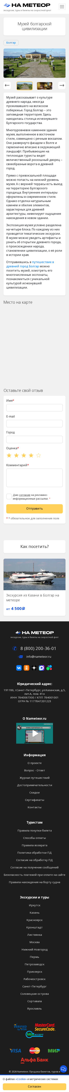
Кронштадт (34, 927)
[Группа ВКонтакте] (19, 668)
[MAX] (41, 668)
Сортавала (34, 1001)
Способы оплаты (34, 838)
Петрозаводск (34, 964)
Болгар (11, 43)
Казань (35, 913)
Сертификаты (34, 800)
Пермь (34, 957)
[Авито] (49, 668)
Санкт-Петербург (34, 986)
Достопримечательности (34, 785)
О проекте (35, 763)
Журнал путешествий (34, 778)
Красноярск (34, 920)
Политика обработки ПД (34, 853)
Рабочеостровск (34, 979)
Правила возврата (34, 845)
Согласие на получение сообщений (34, 867)
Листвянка (34, 935)
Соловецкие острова (34, 994)
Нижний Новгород (35, 950)
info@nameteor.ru (38, 657)
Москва (34, 942)
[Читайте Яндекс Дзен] (34, 668)
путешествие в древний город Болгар (30, 264)
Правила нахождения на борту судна (34, 882)
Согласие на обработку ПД (34, 860)
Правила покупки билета (34, 831)
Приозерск (34, 972)
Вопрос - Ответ (34, 770)
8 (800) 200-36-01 (37, 648)
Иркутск (34, 905)
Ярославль (34, 1009)
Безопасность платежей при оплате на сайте (34, 875)
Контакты (34, 807)
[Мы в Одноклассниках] (26, 668)
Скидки (34, 793)
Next (62, 85)
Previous (7, 85)
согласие (24, 495)
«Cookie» (21, 1079)
